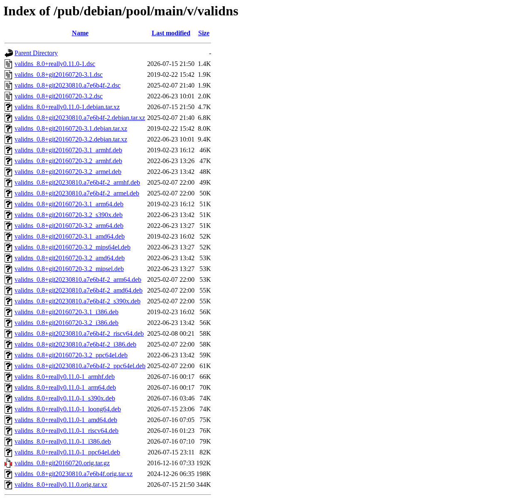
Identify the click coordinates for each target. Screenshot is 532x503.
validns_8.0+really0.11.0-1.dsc (55, 63)
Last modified (171, 33)
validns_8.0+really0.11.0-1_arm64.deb (65, 387)
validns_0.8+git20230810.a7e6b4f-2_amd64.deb (79, 290)
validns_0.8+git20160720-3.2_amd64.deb (70, 257)
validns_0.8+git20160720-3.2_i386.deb (66, 322)
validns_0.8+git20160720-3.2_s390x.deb (69, 214)
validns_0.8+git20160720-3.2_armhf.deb (68, 160)
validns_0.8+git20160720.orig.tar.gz (62, 462)
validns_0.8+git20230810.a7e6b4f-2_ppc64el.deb (80, 365)
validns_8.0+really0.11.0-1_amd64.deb (66, 419)
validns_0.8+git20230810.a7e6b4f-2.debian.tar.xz (80, 117)
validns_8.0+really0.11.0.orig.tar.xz (61, 484)
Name (80, 33)
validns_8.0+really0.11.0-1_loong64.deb (68, 409)
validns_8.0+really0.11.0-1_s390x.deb (65, 398)
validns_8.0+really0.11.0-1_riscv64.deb (66, 430)
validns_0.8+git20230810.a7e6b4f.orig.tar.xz (74, 473)
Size (203, 33)
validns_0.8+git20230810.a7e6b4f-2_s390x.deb (77, 301)
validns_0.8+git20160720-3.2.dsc (59, 96)
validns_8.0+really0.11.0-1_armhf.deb (65, 376)
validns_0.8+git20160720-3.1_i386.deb (66, 311)
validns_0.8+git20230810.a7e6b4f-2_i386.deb (75, 344)
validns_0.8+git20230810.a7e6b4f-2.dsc (68, 85)
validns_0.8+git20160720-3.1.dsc (59, 74)
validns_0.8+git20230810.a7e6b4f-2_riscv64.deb (79, 333)
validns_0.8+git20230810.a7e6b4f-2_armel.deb (77, 193)
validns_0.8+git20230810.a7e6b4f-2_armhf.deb (77, 182)
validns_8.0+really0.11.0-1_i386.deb (63, 441)
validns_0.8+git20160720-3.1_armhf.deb (68, 150)
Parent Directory (36, 52)
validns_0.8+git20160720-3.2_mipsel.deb (69, 268)
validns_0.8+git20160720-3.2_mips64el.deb (73, 247)
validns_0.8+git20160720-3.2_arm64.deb (69, 225)
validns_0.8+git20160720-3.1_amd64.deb (70, 236)
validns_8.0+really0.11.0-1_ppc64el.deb (67, 452)
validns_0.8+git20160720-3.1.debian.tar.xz (71, 128)
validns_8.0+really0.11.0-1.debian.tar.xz (67, 106)
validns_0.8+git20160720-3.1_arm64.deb (69, 204)
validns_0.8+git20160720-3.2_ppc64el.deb (71, 355)
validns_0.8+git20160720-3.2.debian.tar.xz (71, 139)
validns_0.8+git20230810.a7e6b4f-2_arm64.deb (78, 279)
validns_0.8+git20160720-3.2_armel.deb (68, 171)
